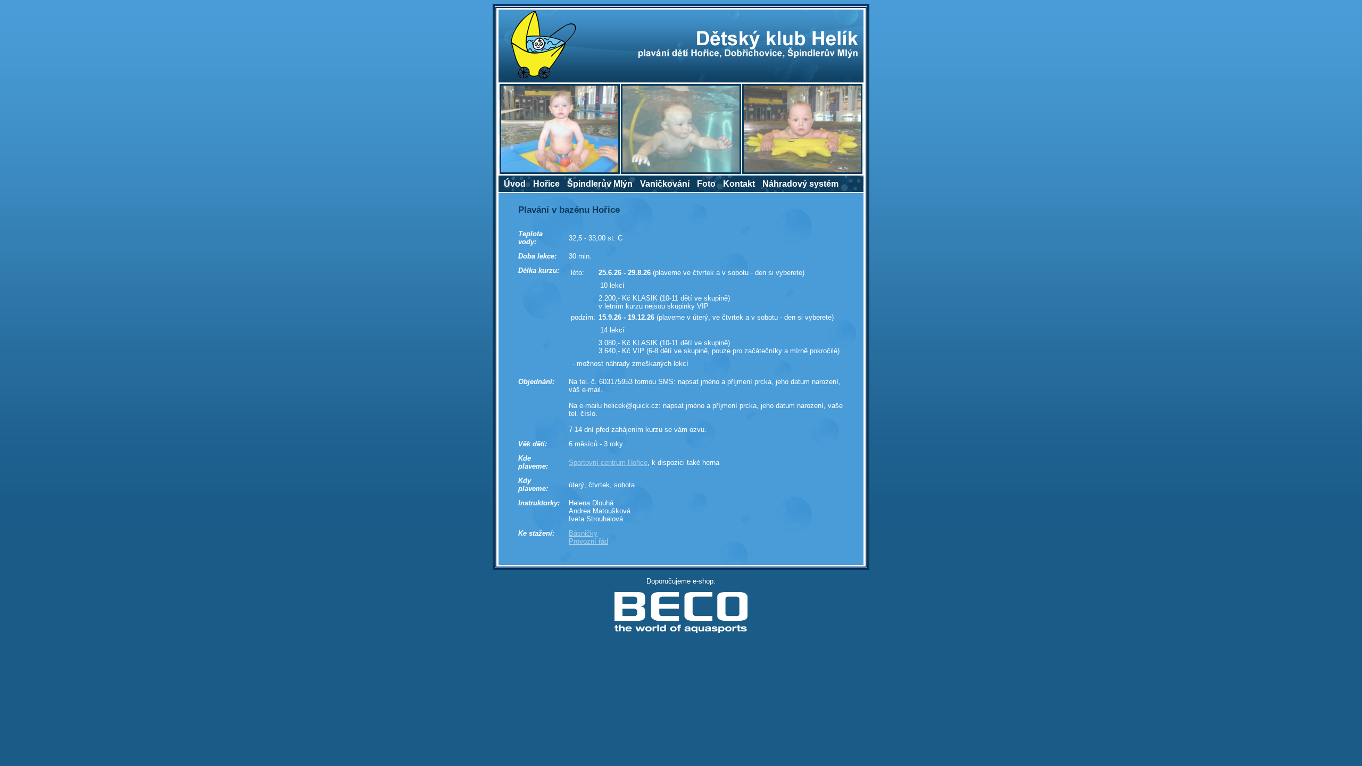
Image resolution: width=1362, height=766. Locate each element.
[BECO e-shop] (681, 631)
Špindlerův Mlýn (600, 183)
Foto (706, 183)
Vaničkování (665, 183)
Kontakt (739, 183)
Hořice (546, 183)
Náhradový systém (800, 183)
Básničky (583, 533)
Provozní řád (588, 541)
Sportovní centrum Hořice (608, 463)
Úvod (515, 183)
